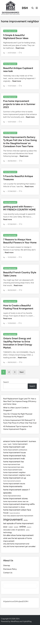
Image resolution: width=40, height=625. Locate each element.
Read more (20, 48)
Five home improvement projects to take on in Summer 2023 (19, 104)
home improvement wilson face (17, 510)
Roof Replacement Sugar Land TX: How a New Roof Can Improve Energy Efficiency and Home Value (19, 401)
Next (22, 372)
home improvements (12, 486)
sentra (27, 530)
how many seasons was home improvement (18, 516)
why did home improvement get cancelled (19, 546)
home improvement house (14, 452)
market (10, 527)
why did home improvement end (16, 544)
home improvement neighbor (14, 472)
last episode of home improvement (18, 523)
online (22, 526)
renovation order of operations (14, 530)
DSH (25, 8)
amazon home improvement (15, 441)
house (5, 513)
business (32, 441)
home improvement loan (11, 464)
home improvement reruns (14, 483)
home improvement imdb (14, 458)
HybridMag (27, 621)
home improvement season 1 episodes (16, 491)
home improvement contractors (15, 450)
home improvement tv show (14, 507)
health (10, 444)
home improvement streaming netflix (19, 504)
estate (5, 444)
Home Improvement (10, 31)
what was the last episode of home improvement (17, 539)
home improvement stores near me (15, 501)
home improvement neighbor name (16, 475)
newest (16, 527)
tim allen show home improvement (18, 535)
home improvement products (12, 481)
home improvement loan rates (13, 467)
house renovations (14, 513)
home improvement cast (14, 447)
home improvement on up (14, 478)
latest (5, 527)
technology (7, 532)
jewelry (26, 520)
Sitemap (6, 565)
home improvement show (12, 496)
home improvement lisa (13, 461)
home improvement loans (12, 470)
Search (6, 382)
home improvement (20, 444)
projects (29, 527)
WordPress (15, 621)
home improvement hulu (14, 455)
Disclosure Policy (10, 569)
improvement (13, 519)
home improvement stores (15, 498)
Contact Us (7, 573)
